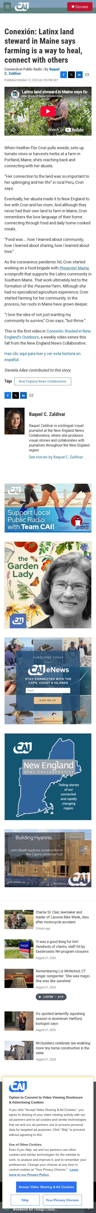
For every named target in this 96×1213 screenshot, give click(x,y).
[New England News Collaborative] (48, 777)
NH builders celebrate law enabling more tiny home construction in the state (63, 1048)
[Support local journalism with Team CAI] (48, 508)
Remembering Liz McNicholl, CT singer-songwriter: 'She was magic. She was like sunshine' (63, 976)
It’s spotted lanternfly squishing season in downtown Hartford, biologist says (60, 1019)
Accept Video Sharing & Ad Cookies (46, 1187)
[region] (48, 1143)
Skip (25, 1200)
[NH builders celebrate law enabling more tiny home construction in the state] (18, 1050)
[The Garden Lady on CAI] (48, 585)
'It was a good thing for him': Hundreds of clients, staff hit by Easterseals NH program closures (62, 947)
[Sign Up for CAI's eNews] (48, 681)
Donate (81, 7)
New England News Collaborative (43, 381)
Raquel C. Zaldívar (47, 414)
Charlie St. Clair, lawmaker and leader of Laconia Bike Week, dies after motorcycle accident (62, 917)
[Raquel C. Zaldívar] (14, 421)
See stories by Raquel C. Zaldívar (56, 457)
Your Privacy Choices (62, 1200)
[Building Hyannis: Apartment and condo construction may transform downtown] (48, 858)
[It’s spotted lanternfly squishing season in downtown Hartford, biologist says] (18, 1021)
